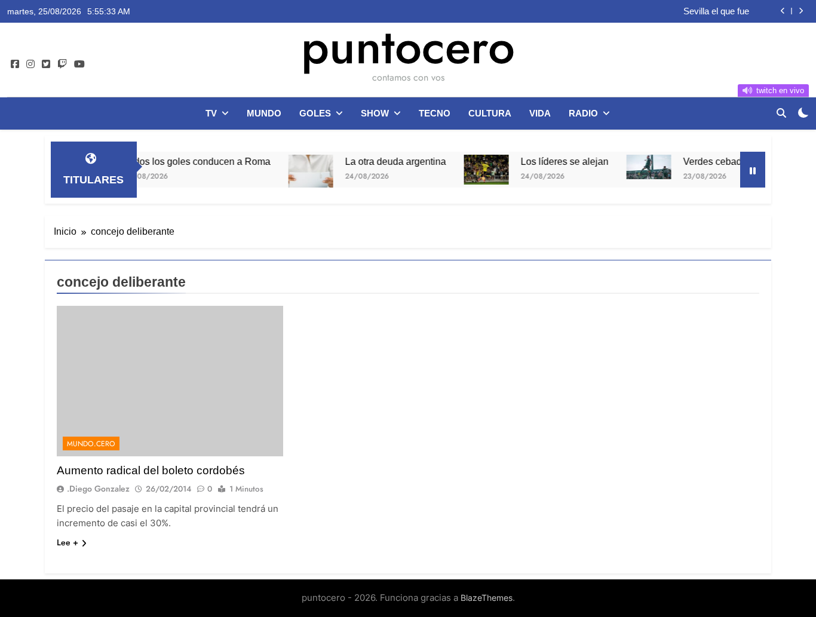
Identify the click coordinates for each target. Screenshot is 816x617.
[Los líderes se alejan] (475, 170)
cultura (489, 113)
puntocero (408, 46)
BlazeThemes (487, 598)
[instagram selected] (30, 64)
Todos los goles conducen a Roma (186, 161)
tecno (434, 113)
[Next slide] (801, 11)
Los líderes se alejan (553, 161)
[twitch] (62, 64)
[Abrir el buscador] (781, 113)
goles (315, 113)
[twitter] (46, 64)
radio (583, 113)
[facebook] (15, 64)
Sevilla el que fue (716, 11)
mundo (264, 113)
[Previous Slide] (783, 11)
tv (211, 113)
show (375, 113)
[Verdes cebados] (637, 167)
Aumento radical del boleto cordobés (151, 470)
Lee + (67, 542)
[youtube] (79, 64)
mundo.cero (91, 443)
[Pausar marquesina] (752, 170)
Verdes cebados (706, 161)
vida (540, 113)
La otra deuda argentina (384, 161)
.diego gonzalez (98, 489)
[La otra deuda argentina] (299, 177)
